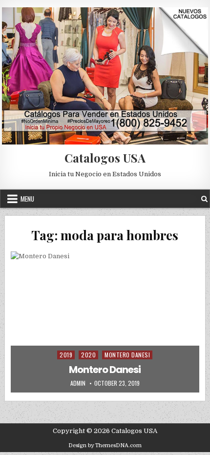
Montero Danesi (127, 355)
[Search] (204, 199)
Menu (27, 199)
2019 (66, 355)
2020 (88, 355)
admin (77, 383)
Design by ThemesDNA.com (105, 445)
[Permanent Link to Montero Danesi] (105, 322)
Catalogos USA (105, 157)
